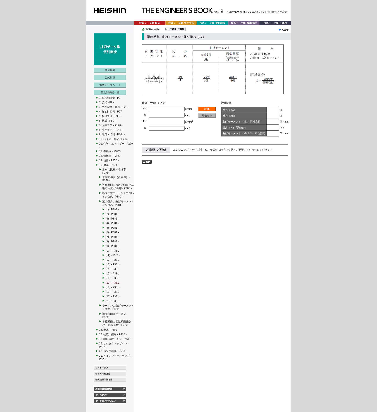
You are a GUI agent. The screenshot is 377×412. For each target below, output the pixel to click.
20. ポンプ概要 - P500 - (113, 351)
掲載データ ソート (110, 85)
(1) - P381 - (112, 209)
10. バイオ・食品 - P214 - (114, 139)
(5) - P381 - (112, 227)
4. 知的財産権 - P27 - (111, 111)
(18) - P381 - (113, 287)
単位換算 (110, 70)
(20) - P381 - (113, 296)
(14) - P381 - (113, 269)
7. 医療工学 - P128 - (110, 125)
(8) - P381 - (112, 241)
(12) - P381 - (113, 259)
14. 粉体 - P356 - (109, 160)
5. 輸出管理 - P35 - (110, 116)
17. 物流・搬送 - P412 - (113, 334)
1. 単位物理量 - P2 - (110, 97)
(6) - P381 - (112, 232)
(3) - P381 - (112, 218)
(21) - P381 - (113, 301)
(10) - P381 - (113, 250)
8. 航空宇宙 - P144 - (110, 129)
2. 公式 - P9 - (106, 102)
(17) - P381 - (113, 282)
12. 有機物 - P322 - (110, 151)
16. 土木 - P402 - (109, 329)
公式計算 (110, 77)
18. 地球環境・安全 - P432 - (115, 338)
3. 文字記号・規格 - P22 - (114, 107)
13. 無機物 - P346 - (110, 155)
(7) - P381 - (112, 236)
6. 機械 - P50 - (107, 120)
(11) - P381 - (113, 255)
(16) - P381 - (113, 278)
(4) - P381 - (112, 223)
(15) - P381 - (113, 273)
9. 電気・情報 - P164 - (112, 134)
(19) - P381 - (113, 291)
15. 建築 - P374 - (109, 165)
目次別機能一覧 (110, 92)
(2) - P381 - (112, 214)
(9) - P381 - (112, 246)
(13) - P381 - (113, 264)
